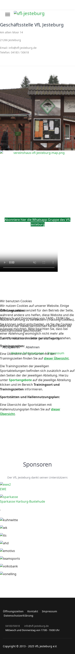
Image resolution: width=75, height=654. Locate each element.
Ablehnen (33, 347)
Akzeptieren (11, 347)
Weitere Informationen (27, 353)
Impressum (56, 353)
